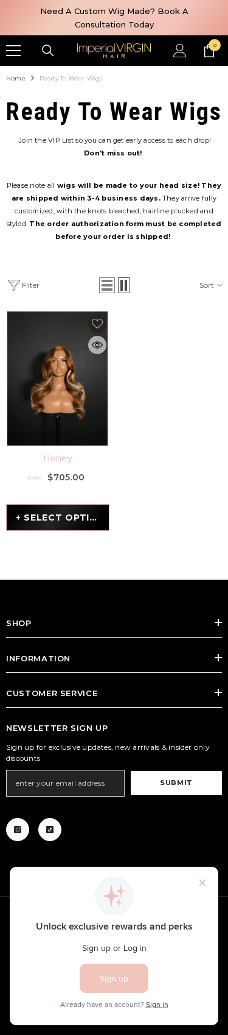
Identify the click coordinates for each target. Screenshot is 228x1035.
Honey (57, 458)
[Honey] (57, 378)
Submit (176, 782)
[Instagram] (17, 829)
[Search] (48, 50)
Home (16, 78)
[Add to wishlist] (97, 324)
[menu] (13, 50)
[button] (107, 285)
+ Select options (62, 517)
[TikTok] (49, 829)
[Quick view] (97, 345)
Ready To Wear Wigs (71, 78)
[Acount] (180, 50)
